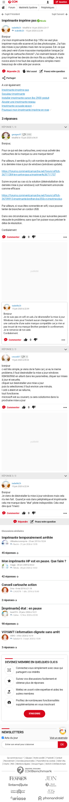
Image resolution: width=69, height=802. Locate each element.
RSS (12, 764)
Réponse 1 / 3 (9, 127)
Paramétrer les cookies (46, 761)
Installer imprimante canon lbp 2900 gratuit (25, 97)
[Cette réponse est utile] (24, 237)
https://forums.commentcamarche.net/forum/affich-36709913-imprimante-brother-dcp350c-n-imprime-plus (32, 197)
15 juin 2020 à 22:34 (20, 486)
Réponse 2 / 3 (9, 349)
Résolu (43, 21)
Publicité (50, 758)
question (63, 2)
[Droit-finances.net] (50, 785)
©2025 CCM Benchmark (56, 764)
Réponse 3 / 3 (9, 475)
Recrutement (9, 761)
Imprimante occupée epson (17, 105)
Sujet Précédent (12, 14)
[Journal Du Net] (50, 778)
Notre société (39, 758)
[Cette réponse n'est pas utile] (33, 237)
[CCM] (13, 2)
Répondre (23, 521)
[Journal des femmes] (18, 778)
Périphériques (47, 7)
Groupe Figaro (38, 764)
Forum (12, 7)
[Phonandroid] (50, 798)
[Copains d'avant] (18, 792)
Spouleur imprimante (13, 93)
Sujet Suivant (58, 14)
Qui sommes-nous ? (15, 758)
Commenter (12, 237)
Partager (11, 78)
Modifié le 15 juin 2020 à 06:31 (25, 137)
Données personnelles (25, 761)
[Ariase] (18, 798)
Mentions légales (23, 764)
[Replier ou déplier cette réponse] (65, 127)
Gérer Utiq (61, 761)
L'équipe (28, 758)
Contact (58, 758)
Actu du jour (11, 737)
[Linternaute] (18, 785)
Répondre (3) (13, 71)
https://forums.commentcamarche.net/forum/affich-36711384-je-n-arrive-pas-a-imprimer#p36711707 (31, 173)
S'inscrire (34, 713)
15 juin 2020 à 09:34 (20, 360)
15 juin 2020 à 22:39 (34, 30)
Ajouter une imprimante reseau (19, 101)
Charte (6, 764)
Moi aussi (32, 71)
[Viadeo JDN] (50, 792)
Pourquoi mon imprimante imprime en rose (25, 109)
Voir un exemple (58, 737)
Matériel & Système (28, 7)
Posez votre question (54, 71)
